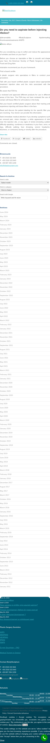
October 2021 (5, 341)
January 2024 (5, 229)
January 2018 (5, 478)
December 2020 (6, 383)
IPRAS (2, 640)
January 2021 (5, 379)
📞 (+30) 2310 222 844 (15, 3)
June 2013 (4, 566)
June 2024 (4, 212)
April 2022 (4, 316)
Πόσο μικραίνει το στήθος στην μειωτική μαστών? (19, 605)
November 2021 (6, 337)
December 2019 (6, 433)
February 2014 (5, 553)
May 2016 (4, 503)
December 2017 (6, 483)
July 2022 (3, 304)
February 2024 (5, 225)
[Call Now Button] (44, 737)
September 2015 (6, 516)
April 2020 (4, 416)
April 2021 (4, 366)
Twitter (40, 1)
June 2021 (4, 358)
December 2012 (6, 578)
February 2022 (5, 325)
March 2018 (4, 470)
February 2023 (5, 275)
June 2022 (4, 308)
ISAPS (2, 642)
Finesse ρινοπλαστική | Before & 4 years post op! (19, 610)
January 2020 (5, 428)
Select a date (4, 179)
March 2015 (4, 528)
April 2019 (4, 466)
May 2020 (4, 412)
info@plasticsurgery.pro (9, 165)
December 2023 (6, 233)
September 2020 (6, 395)
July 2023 (3, 254)
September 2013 (6, 562)
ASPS (2, 632)
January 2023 (5, 279)
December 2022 (6, 283)
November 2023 (6, 237)
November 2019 (6, 437)
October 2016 (5, 499)
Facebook (35, 1)
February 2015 (5, 532)
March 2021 (4, 370)
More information (15, 725)
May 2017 (4, 491)
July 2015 (3, 520)
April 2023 (4, 266)
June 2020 (4, 408)
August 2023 (5, 250)
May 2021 (4, 362)
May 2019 (4, 462)
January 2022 (5, 329)
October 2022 (5, 291)
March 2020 (4, 420)
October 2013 (5, 557)
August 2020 (5, 399)
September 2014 (6, 537)
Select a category (5, 187)
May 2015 (4, 524)
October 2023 (5, 241)
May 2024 (4, 216)
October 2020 (5, 391)
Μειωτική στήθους (7, 600)
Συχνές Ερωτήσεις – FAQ (9, 648)
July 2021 (3, 354)
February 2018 (5, 474)
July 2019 (3, 453)
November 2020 (6, 387)
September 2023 (6, 245)
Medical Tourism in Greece (10, 653)
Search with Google (6, 194)
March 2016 (4, 508)
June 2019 (4, 458)
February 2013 (5, 574)
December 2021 (6, 333)
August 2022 (5, 300)
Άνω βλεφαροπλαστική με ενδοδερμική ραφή (17, 619)
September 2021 (6, 345)
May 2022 (4, 312)
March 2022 (4, 320)
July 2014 (3, 541)
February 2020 (5, 424)
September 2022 (6, 295)
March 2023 (4, 270)
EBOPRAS (4, 635)
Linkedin (48, 1)
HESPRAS (4, 637)
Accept (25, 725)
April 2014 (4, 549)
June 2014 (4, 545)
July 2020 (3, 404)
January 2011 (5, 587)
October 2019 (5, 441)
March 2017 (4, 495)
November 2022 (6, 287)
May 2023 (4, 262)
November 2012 (6, 582)
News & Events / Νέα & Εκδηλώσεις (27, 20)
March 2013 (4, 570)
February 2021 (5, 374)
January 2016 (5, 512)
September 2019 (6, 445)
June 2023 (4, 258)
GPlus (44, 1)
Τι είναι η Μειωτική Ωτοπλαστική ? (13, 615)
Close (2, 740)
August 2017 (5, 487)
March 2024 (4, 221)
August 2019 (5, 449)
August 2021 (5, 349)
